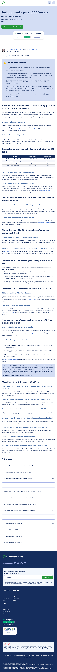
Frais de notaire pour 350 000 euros (12, 542)
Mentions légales (6, 607)
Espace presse (16, 598)
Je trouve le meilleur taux (11, 27)
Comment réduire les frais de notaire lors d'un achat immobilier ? (20, 504)
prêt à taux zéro (7, 251)
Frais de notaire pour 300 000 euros (12, 536)
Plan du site (5, 613)
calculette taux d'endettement (32, 334)
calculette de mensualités (44, 222)
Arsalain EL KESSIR (16, 49)
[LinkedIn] (15, 563)
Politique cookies (6, 611)
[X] (25, 563)
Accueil (3, 8)
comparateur (32, 299)
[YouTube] (18, 563)
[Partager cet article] (3, 55)
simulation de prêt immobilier (10, 359)
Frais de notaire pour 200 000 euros (12, 523)
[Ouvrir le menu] (53, 2)
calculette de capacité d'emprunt (26, 128)
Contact (14, 600)
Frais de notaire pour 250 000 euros (12, 529)
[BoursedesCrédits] (13, 556)
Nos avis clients (16, 593)
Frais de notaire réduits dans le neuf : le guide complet (17, 478)
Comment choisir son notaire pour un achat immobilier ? (18, 465)
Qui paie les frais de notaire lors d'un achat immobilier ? (18, 497)
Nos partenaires (16, 596)
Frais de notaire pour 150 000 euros (12, 517)
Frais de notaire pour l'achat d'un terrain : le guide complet (18, 485)
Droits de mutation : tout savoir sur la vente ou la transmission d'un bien (22, 491)
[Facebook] (22, 563)
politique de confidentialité (34, 583)
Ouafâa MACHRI (32, 49)
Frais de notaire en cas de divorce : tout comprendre (17, 472)
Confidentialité (6, 609)
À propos (5, 593)
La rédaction (5, 596)
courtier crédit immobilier (8, 312)
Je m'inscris (46, 577)
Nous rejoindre (6, 598)
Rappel (4, 600)
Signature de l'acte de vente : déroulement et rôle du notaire (19, 510)
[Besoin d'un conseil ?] (49, 2)
